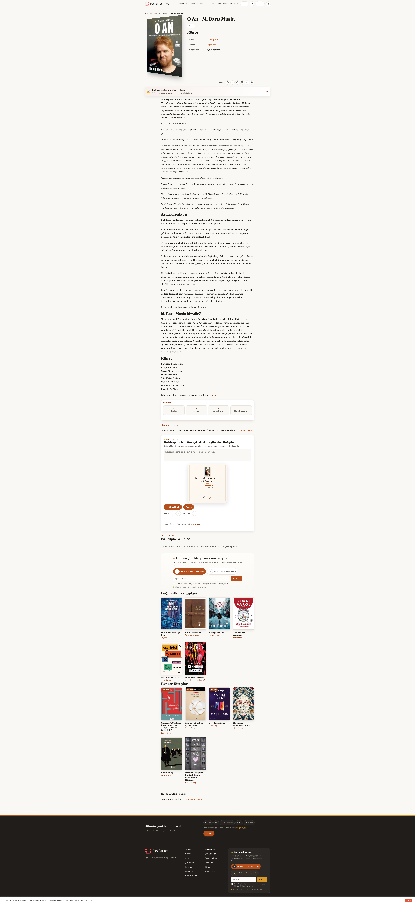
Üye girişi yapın (245, 430)
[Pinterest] (247, 82)
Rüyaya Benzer (216, 632)
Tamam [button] (408, 900)
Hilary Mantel (238, 728)
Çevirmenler (190, 862)
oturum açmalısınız (193, 799)
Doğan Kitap (212, 44)
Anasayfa (148, 13)
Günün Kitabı (210, 862)
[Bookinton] (154, 4)
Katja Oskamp (190, 783)
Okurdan (212, 4)
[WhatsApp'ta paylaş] (173, 513)
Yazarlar (203, 4)
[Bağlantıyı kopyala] (252, 82)
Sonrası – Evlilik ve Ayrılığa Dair (194, 724)
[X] (232, 82)
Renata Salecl (166, 775)
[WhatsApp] (228, 82)
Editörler (188, 867)
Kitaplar (157, 13)
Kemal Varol (237, 638)
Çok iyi (208, 823)
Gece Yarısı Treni (217, 723)
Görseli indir (173, 507)
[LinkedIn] (242, 82)
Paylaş (189, 507)
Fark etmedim (227, 823)
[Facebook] (237, 82)
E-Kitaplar (234, 4)
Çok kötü (249, 823)
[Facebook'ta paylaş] (189, 513)
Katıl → (236, 579)
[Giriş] (268, 3)
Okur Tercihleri (211, 858)
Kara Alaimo (166, 680)
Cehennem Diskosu (194, 677)
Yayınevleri (180, 4)
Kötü (239, 823)
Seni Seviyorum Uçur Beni (171, 633)
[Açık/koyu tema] (252, 3)
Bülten (207, 867)
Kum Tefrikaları (193, 632)
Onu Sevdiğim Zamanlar (239, 633)
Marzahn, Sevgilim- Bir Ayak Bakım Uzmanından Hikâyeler (194, 776)
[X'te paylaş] (178, 513)
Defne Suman (214, 635)
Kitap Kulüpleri (191, 876)
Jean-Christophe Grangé (195, 680)
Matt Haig (213, 726)
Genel (164, 13)
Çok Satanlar (210, 854)
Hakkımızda (222, 4)
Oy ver (209, 833)
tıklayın (213, 395)
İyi (216, 823)
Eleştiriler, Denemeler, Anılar (242, 724)
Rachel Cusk (190, 728)
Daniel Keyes (166, 733)
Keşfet (168, 4)
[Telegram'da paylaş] (184, 513)
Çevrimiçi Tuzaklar (170, 677)
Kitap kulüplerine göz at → (172, 425)
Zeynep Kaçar (166, 638)
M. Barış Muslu (213, 40)
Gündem (192, 4)
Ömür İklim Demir (192, 635)
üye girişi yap (194, 524)
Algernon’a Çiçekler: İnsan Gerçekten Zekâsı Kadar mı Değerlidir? (171, 726)
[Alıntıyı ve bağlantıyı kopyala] (194, 513)
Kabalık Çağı (167, 772)
